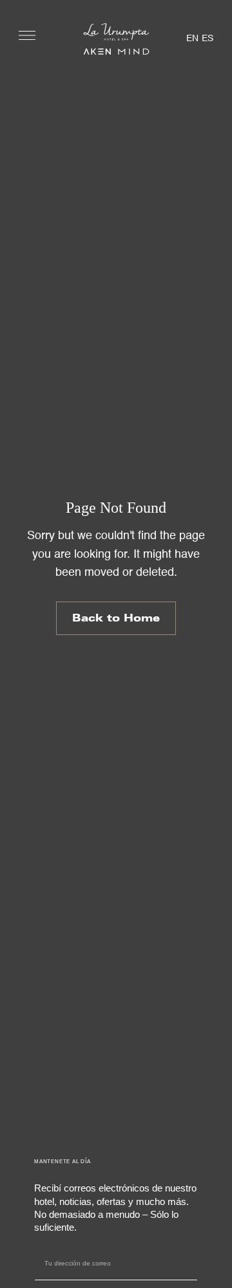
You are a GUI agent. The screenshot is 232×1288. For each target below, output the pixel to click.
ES (207, 38)
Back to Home (116, 618)
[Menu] (27, 35)
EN (192, 38)
